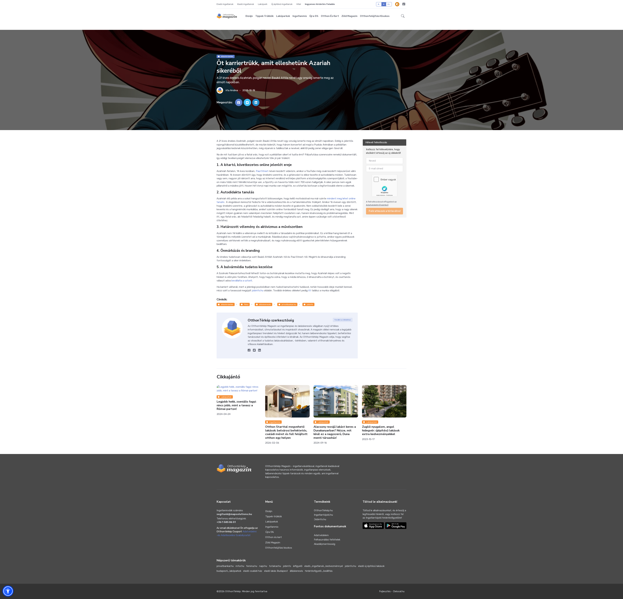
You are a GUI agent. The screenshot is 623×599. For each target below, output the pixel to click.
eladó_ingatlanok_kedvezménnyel (323, 566)
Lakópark (262, 4)
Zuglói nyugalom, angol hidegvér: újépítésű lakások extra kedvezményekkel (332, 430)
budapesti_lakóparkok (229, 570)
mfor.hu (240, 566)
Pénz (246, 304)
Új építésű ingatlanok (282, 4)
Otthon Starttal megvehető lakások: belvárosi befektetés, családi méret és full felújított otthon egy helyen (238, 432)
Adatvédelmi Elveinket (377, 205)
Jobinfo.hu (320, 519)
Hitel (298, 4)
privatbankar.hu (289, 304)
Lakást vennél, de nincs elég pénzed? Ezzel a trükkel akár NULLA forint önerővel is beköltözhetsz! (382, 432)
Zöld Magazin (349, 16)
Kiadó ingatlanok (245, 4)
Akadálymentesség (324, 544)
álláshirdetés (227, 56)
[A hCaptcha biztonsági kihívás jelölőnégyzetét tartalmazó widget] (384, 185)
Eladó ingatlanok (225, 4)
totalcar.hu (275, 566)
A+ (389, 4)
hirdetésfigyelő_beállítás (319, 570)
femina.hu (251, 566)
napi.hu (263, 566)
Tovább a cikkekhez (342, 320)
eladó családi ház (252, 570)
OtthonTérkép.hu (323, 510)
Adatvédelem (321, 535)
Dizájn (249, 16)
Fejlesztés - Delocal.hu (391, 591)
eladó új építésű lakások (371, 566)
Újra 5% (313, 16)
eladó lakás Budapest (276, 570)
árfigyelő (297, 566)
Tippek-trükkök (264, 16)
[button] (402, 16)
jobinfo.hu (350, 566)
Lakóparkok (283, 16)
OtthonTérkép (233, 591)
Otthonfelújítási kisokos (375, 16)
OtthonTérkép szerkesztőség (271, 320)
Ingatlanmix (300, 16)
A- (379, 4)
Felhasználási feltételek (327, 539)
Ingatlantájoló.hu (323, 514)
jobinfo (310, 304)
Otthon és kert (330, 16)
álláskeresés (265, 304)
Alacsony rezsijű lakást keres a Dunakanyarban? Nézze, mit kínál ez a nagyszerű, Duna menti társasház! (286, 432)
